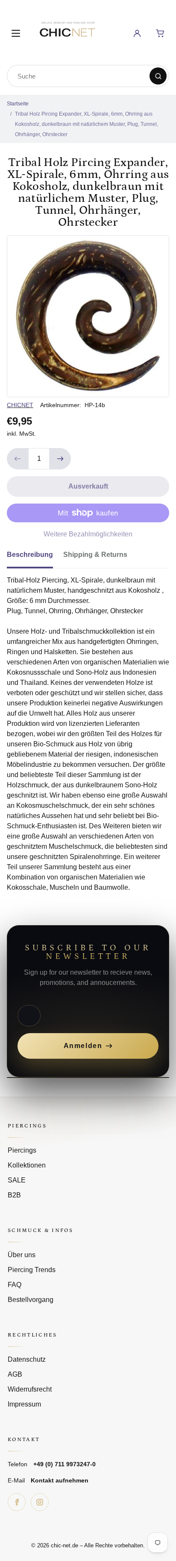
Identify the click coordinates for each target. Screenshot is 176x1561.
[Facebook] (17, 1502)
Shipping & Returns (95, 554)
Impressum (24, 1404)
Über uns (21, 1254)
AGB (15, 1374)
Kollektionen (27, 1165)
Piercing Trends (32, 1269)
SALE (17, 1180)
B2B (14, 1195)
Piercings (22, 1150)
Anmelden (83, 1045)
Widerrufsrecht (30, 1389)
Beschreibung (30, 554)
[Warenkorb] (160, 33)
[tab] (35, 557)
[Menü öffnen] (16, 33)
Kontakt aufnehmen (59, 1480)
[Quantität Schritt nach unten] (17, 458)
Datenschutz (27, 1359)
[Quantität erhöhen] (60, 458)
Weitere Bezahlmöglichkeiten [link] (88, 534)
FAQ (14, 1284)
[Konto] (137, 33)
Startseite (18, 104)
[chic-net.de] (67, 32)
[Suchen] (158, 75)
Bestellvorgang (30, 1299)
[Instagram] (40, 1502)
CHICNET (20, 405)
